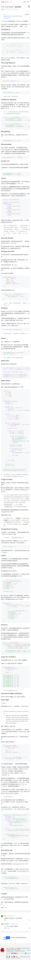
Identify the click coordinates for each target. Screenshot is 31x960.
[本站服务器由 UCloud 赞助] (14, 953)
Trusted (3, 21)
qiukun (3, 9)
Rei (5, 916)
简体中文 (13, 958)
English (18, 958)
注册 (24, 2)
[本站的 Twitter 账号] (9, 957)
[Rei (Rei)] (2, 916)
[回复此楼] (29, 920)
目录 (27, 14)
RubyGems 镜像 (25, 948)
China (5, 2)
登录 (28, 2)
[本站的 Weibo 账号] (12, 957)
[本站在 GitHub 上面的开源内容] (7, 957)
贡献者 (18, 949)
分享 (2, 7)
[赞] (5, 920)
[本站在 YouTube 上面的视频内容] (14, 957)
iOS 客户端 (22, 956)
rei (8, 926)
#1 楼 (5, 926)
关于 (7, 948)
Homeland (9, 951)
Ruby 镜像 (17, 948)
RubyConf (11, 948)
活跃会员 (8, 949)
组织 (13, 949)
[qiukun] (29, 6)
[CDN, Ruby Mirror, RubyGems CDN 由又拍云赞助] (27, 953)
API (15, 949)
